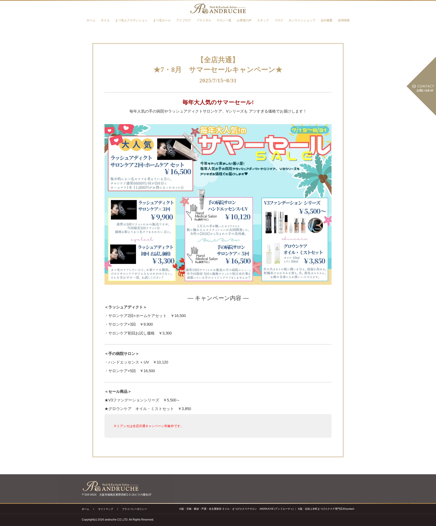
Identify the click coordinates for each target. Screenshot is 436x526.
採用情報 (344, 20)
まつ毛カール (162, 20)
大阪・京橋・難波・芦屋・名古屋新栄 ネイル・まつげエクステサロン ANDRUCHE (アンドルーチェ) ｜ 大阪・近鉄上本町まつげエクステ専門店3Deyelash (266, 508)
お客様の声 (244, 20)
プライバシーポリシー (134, 509)
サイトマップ (105, 509)
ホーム (91, 20)
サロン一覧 (224, 20)
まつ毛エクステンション (131, 20)
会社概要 (326, 20)
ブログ (278, 20)
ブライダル (203, 20)
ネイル (105, 20)
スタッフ (263, 20)
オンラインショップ (302, 20)
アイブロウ (183, 20)
